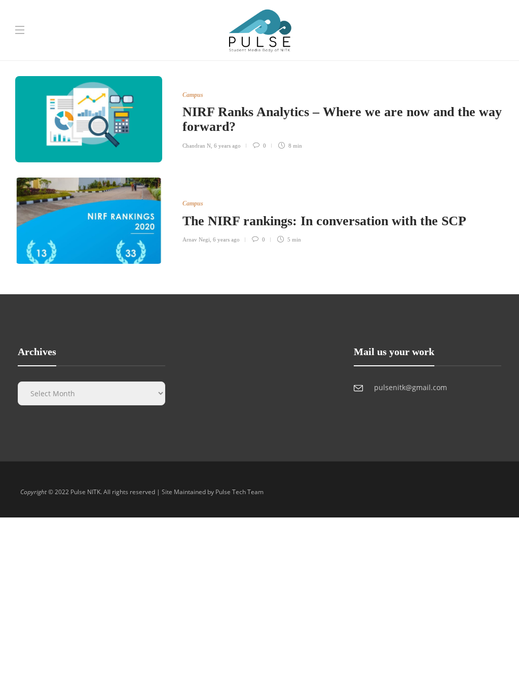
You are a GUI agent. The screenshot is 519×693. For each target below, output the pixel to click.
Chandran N (196, 146)
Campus (192, 94)
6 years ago (227, 146)
